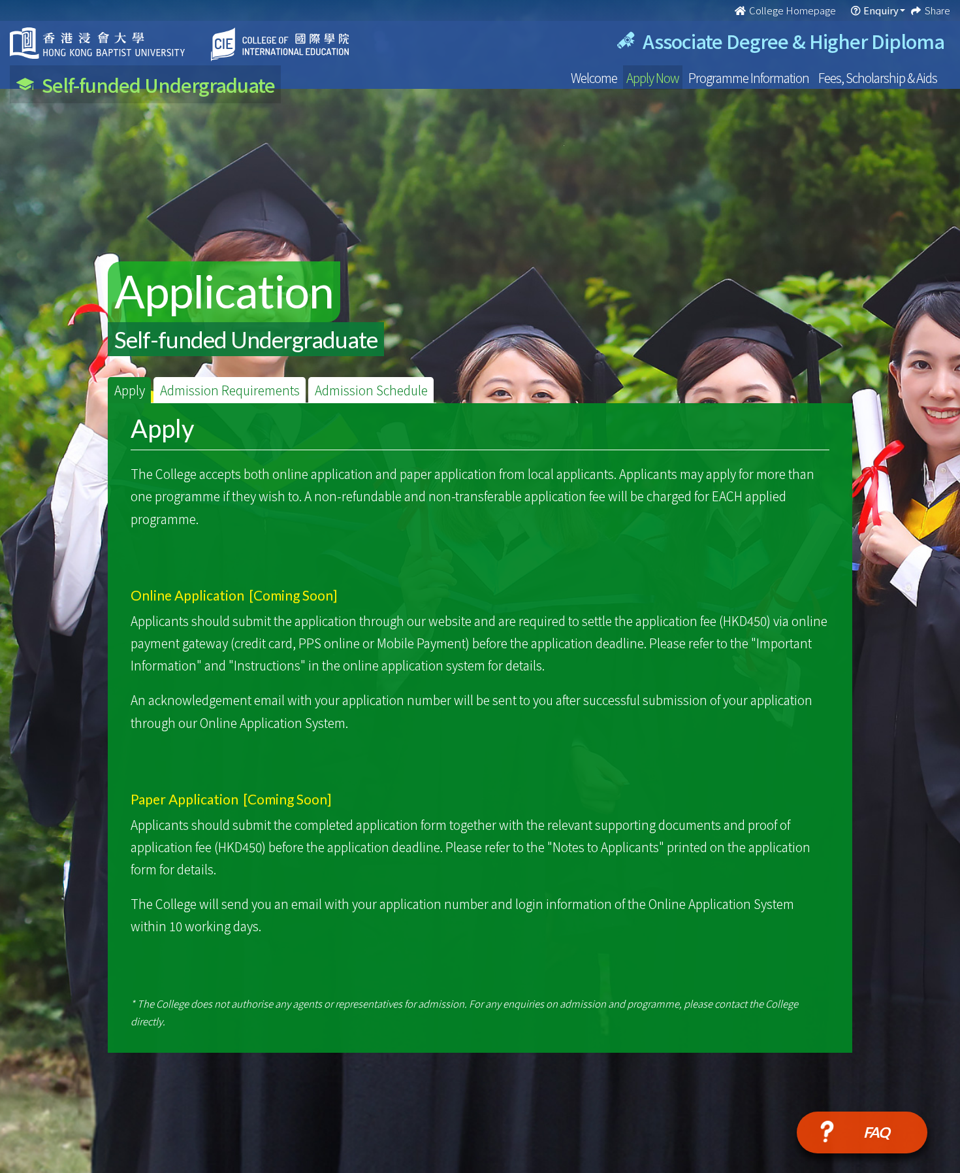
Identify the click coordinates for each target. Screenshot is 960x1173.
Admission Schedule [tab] (371, 390)
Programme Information (748, 77)
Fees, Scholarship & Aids (877, 77)
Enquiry (881, 10)
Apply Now (652, 77)
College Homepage (792, 10)
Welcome (594, 77)
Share (937, 10)
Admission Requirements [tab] (230, 390)
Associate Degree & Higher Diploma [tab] (789, 40)
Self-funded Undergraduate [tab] (154, 84)
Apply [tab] (129, 390)
